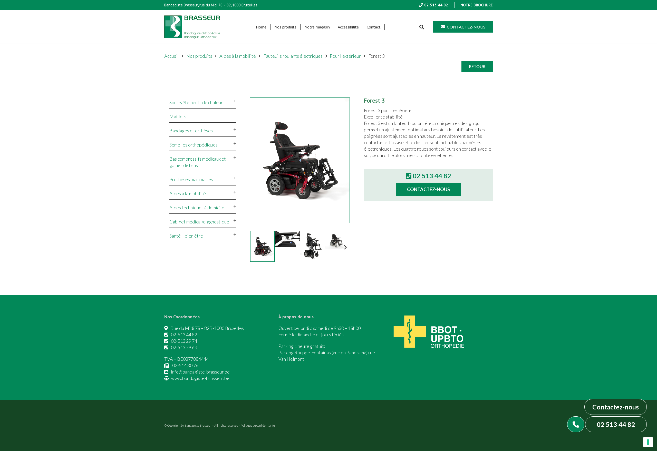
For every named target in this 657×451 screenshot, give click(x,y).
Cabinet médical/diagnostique (199, 221)
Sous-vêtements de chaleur (196, 102)
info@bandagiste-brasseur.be (200, 372)
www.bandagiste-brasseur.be (200, 378)
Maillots (177, 116)
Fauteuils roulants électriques (293, 56)
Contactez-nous (615, 407)
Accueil (171, 56)
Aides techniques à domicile (196, 207)
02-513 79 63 (184, 347)
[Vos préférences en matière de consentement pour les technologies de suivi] (648, 442)
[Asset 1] (192, 26)
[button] (299, 27)
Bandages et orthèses (191, 130)
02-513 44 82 (184, 334)
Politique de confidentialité (258, 425)
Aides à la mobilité (237, 56)
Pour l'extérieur (345, 56)
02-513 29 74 (184, 341)
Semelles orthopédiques (193, 145)
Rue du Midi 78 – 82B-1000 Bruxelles (207, 328)
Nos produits (199, 56)
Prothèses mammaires (191, 179)
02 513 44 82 (616, 424)
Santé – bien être (186, 236)
